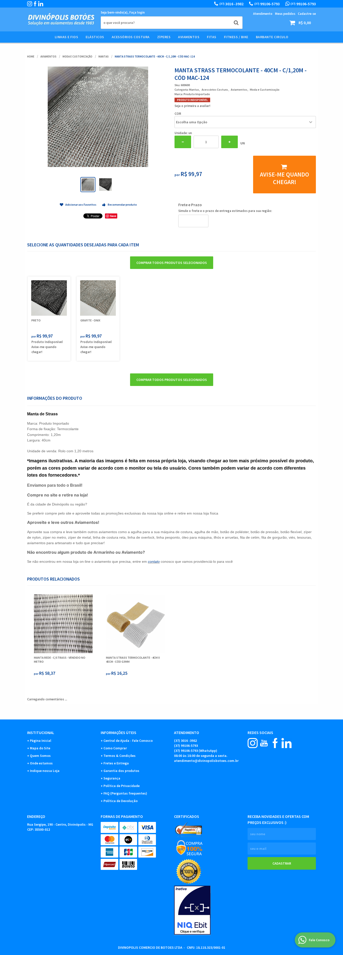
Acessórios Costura (131, 37)
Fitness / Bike (236, 37)
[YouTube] (264, 743)
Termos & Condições (119, 755)
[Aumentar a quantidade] (229, 142)
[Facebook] (35, 3)
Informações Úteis (118, 732)
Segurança (111, 778)
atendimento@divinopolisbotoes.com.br (206, 760)
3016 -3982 (231, 3)
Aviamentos (188, 37)
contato (154, 561)
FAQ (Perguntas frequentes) (125, 793)
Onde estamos (41, 763)
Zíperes (164, 37)
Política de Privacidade (121, 785)
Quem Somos (40, 755)
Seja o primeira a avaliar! (192, 106)
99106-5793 (267, 3)
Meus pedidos (285, 14)
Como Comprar (115, 748)
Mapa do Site (40, 748)
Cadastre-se (307, 14)
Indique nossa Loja (45, 770)
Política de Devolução (120, 801)
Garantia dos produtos (121, 770)
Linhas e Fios (66, 37)
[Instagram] (29, 3)
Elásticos (95, 37)
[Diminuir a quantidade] (183, 142)
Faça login (137, 12)
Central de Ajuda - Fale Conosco (128, 740)
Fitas (211, 37)
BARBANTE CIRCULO (272, 37)
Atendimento (262, 14)
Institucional (40, 732)
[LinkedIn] (40, 3)
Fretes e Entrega (116, 763)
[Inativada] (208, 910)
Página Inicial (40, 740)
